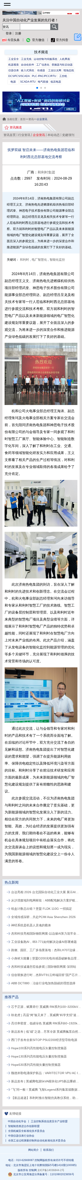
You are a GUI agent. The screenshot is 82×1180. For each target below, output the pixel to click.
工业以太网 (54, 70)
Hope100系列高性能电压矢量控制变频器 (39, 1048)
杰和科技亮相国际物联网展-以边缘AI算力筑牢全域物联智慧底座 (46, 933)
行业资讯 (24, 135)
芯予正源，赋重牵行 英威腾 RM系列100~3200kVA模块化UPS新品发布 (46, 1006)
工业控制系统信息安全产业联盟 (49, 1121)
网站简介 (33, 1149)
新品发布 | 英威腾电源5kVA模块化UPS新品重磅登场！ (46, 1081)
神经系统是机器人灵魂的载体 (31, 925)
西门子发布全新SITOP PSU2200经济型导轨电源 (44, 1040)
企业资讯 (39, 135)
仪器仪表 (13, 70)
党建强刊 (68, 135)
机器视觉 (13, 64)
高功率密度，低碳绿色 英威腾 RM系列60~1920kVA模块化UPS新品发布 (46, 1023)
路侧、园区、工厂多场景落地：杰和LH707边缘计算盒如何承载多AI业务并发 (46, 950)
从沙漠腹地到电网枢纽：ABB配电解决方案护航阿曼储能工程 (46, 900)
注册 (18, 33)
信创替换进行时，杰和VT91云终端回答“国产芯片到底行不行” (46, 975)
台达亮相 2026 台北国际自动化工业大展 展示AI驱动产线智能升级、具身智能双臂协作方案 (46, 892)
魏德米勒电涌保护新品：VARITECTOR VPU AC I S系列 (46, 1073)
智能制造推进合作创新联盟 (24, 1126)
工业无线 (26, 59)
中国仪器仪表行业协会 (21, 1135)
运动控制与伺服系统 (45, 59)
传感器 (41, 70)
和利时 (24, 259)
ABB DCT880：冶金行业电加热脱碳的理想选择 (43, 983)
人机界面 (64, 59)
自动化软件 (27, 64)
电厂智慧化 (39, 259)
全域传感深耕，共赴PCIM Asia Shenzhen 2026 (43, 917)
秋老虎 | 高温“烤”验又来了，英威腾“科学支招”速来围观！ (46, 1015)
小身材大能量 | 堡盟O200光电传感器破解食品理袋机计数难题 (46, 958)
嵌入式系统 (27, 70)
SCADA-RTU (28, 81)
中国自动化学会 (17, 1121)
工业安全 (13, 59)
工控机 (63, 76)
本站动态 (53, 135)
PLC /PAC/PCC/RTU (44, 76)
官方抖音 (62, 40)
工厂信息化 (42, 64)
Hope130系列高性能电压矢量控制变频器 (39, 1056)
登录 (9, 33)
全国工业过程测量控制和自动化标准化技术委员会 (37, 1140)
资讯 (31, 119)
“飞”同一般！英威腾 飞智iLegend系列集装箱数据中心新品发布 (46, 1089)
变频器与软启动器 (62, 64)
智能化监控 (57, 259)
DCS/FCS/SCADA (19, 76)
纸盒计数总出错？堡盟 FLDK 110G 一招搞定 (41, 908)
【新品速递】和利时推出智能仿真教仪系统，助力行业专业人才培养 (46, 1098)
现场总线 (68, 70)
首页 (22, 119)
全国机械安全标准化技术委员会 (26, 1131)
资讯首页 (9, 135)
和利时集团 (46, 172)
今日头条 (13, 40)
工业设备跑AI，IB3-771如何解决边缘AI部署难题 (44, 942)
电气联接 (43, 81)
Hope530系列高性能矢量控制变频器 (36, 1064)
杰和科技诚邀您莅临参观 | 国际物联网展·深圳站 (43, 966)
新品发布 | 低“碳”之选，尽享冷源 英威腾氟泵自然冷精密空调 (46, 1031)
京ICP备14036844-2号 (50, 1170)
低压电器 (56, 81)
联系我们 (48, 1149)
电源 (13, 81)
